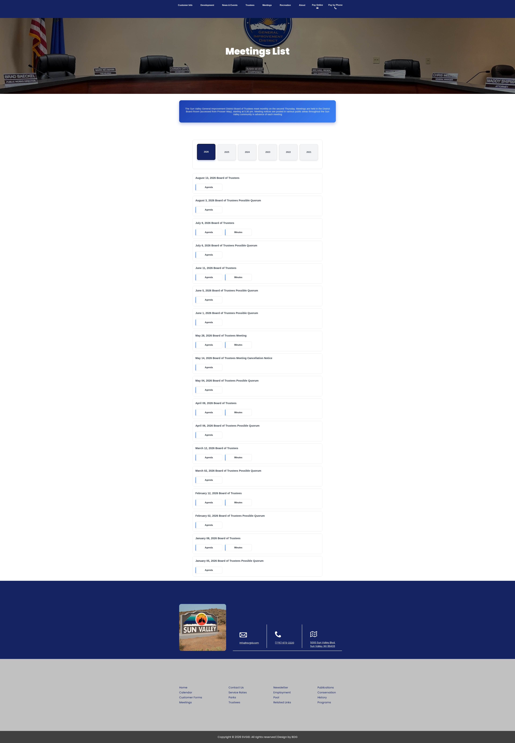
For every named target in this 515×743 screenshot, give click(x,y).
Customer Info (185, 5)
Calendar (185, 692)
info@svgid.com (249, 642)
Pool (276, 697)
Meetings (267, 5)
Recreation (285, 5)
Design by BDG (287, 737)
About (302, 5)
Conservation (326, 692)
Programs (324, 702)
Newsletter (280, 687)
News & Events (230, 5)
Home (183, 687)
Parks (232, 697)
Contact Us (236, 687)
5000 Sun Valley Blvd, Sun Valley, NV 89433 (322, 644)
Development (207, 5)
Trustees (250, 5)
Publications (325, 687)
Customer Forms (190, 697)
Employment (282, 692)
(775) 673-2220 (284, 642)
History (322, 697)
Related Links (282, 702)
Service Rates (238, 692)
